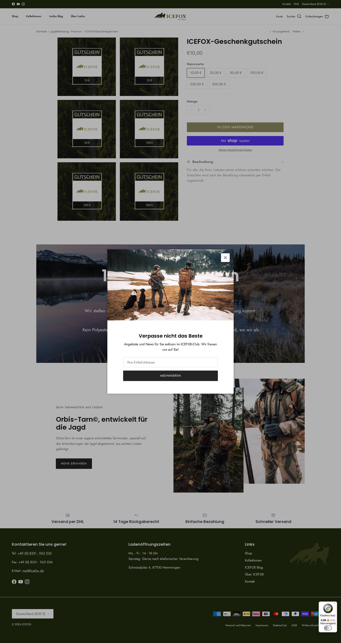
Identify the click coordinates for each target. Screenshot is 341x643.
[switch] (328, 628)
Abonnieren (170, 376)
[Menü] (334, 604)
